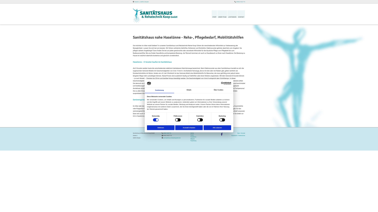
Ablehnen (160, 127)
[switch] (178, 120)
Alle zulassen (217, 127)
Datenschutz (241, 135)
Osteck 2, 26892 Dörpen (141, 2)
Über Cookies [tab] (218, 90)
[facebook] (221, 134)
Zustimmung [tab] (159, 90)
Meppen (192, 139)
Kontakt (241, 17)
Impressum (234, 135)
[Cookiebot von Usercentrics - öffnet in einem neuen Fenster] (222, 83)
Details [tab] (189, 90)
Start (214, 17)
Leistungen (232, 17)
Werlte (192, 133)
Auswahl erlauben (189, 127)
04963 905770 (240, 2)
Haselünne (193, 137)
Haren (192, 135)
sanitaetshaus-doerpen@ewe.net (172, 138)
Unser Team (222, 17)
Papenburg (193, 140)
